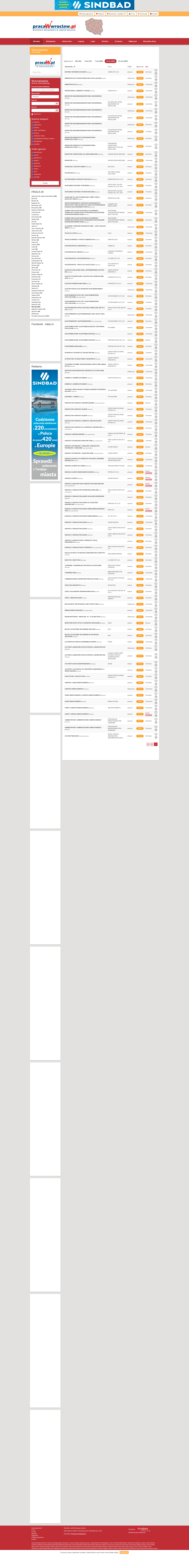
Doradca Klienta (71, 478)
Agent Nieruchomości (73, 701)
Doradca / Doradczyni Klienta (76, 522)
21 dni (123, 61)
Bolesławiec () (36, 205)
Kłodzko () (35, 240)
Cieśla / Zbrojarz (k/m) (73, 598)
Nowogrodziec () (37, 261)
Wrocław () (36, 307)
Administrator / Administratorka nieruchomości (83, 720)
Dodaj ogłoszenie (87, 14)
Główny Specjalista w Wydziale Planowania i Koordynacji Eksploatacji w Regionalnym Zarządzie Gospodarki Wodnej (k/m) (84, 212)
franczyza (36, 122)
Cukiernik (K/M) (70, 572)
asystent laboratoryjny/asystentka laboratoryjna (85, 647)
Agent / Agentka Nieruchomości (77, 708)
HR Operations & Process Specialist (78, 179)
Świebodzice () (36, 297)
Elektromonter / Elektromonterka (78, 321)
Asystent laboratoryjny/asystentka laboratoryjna (85, 655)
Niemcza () (35, 256)
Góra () (34, 221)
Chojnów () (35, 214)
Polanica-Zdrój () (37, 274)
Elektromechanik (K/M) (73, 346)
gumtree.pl (37, 163)
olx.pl (35, 171)
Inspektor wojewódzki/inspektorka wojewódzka (83, 103)
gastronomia (37, 125)
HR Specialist (70, 173)
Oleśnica (105, 41)
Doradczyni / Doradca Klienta (76, 409)
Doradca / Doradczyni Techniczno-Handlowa (82, 490)
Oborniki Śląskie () (37, 263)
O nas (132, 14)
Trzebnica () (35, 300)
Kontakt (154, 14)
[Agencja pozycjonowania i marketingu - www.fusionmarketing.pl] (143, 1529)
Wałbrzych (133, 41)
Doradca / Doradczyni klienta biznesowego (81, 516)
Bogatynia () (35, 203)
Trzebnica (118, 41)
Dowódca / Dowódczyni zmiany (76, 378)
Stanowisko (69, 66)
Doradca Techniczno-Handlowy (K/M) (78, 440)
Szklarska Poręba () (38, 290)
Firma (109, 66)
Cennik (34, 1532)
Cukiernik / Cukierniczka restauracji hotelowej (83, 565)
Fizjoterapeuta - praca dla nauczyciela (80, 264)
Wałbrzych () (36, 304)
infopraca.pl (37, 166)
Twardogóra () (36, 302)
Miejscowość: (36, 93)
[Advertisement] (127, 27)
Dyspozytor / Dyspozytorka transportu (80, 359)
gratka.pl (36, 160)
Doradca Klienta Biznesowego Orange (79, 472)
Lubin (93, 41)
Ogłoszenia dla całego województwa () (44, 196)
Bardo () (34, 198)
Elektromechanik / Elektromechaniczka (80, 334)
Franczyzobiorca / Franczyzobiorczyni (79, 239)
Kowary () (35, 242)
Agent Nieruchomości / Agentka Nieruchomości (82, 695)
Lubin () (35, 249)
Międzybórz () (36, 254)
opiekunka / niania (39, 136)
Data (146, 66)
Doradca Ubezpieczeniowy (75, 434)
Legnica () (36, 244)
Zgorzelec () (36, 311)
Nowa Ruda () (36, 258)
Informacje (143, 14)
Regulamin (35, 1535)
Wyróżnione (37, 114)
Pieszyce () (35, 272)
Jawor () (34, 226)
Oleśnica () (35, 265)
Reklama (34, 1533)
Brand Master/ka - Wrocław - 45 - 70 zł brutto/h (82, 617)
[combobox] (45, 72)
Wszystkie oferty (149, 41)
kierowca (36, 133)
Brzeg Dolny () (37, 208)
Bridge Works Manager (73, 610)
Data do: (34, 107)
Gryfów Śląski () (37, 224)
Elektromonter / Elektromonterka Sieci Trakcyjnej (85, 314)
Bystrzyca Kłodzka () (38, 210)
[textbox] (45, 72)
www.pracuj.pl (38, 152)
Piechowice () (36, 270)
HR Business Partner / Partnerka (77, 185)
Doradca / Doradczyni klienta (76, 528)
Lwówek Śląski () (37, 251)
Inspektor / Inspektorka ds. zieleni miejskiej (81, 154)
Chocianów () (36, 212)
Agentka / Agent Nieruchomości (77, 682)
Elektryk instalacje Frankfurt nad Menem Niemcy (84, 289)
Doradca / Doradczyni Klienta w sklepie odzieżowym (84, 496)
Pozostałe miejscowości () (40, 316)
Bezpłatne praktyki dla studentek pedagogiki (82, 623)
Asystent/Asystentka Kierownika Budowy (80, 642)
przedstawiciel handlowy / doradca (44, 138)
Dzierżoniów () (37, 217)
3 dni (88, 61)
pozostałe (36, 144)
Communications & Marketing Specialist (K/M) (81, 579)
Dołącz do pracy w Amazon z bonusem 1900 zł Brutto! (85, 553)
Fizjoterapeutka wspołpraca (76, 246)
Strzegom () (35, 286)
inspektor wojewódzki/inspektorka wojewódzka (83, 96)
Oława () (35, 267)
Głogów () (35, 219)
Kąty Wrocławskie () (38, 237)
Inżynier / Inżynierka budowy (75, 72)
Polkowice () (36, 277)
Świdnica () (36, 295)
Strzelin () (35, 288)
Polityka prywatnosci (38, 1537)
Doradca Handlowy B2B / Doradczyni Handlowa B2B (84, 483)
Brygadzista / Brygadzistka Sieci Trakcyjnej (82, 604)
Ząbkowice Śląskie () (38, 309)
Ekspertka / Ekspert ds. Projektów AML (80, 352)
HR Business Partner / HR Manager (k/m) (79, 192)
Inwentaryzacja (71, 84)
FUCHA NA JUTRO (71, 233)
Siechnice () (35, 281)
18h (78, 61)
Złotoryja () (35, 314)
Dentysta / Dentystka (73, 560)
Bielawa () (35, 201)
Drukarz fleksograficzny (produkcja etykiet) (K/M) (84, 370)
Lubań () (34, 247)
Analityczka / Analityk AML (75, 676)
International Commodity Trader (77, 91)
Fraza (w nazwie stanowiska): (41, 86)
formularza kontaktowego (78, 1534)
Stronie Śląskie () (37, 284)
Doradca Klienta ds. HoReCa (75, 466)
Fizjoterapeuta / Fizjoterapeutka (77, 258)
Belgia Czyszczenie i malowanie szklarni (80, 629)
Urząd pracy (37, 174)
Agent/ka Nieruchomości (74, 689)
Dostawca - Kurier (72, 396)
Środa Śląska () (37, 293)
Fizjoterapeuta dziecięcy (74, 252)
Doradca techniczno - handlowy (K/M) (79, 453)
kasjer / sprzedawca (40, 130)
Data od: (34, 100)
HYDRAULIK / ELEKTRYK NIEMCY (75, 166)
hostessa (36, 127)
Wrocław (36, 41)
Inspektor (68, 160)
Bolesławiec (50, 41)
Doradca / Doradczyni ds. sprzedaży (78, 547)
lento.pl (36, 169)
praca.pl (36, 155)
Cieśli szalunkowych (73, 585)
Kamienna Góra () (37, 233)
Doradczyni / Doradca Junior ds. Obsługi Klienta (83, 421)
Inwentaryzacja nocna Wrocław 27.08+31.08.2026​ (83, 78)
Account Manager (72, 736)
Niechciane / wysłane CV (117, 14)
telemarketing (38, 141)
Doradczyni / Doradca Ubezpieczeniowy (79, 403)
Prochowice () (36, 279)
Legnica (81, 41)
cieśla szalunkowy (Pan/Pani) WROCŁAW (79, 591)
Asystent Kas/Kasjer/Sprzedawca (77, 664)
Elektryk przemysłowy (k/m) (75, 283)
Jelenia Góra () (37, 231)
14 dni (110, 61)
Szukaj (45, 183)
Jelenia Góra (67, 41)
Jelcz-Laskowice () (37, 228)
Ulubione (101, 14)
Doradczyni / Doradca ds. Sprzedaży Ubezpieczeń (83, 427)
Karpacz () (35, 235)
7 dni (99, 61)
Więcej (140, 72)
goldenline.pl (37, 158)
